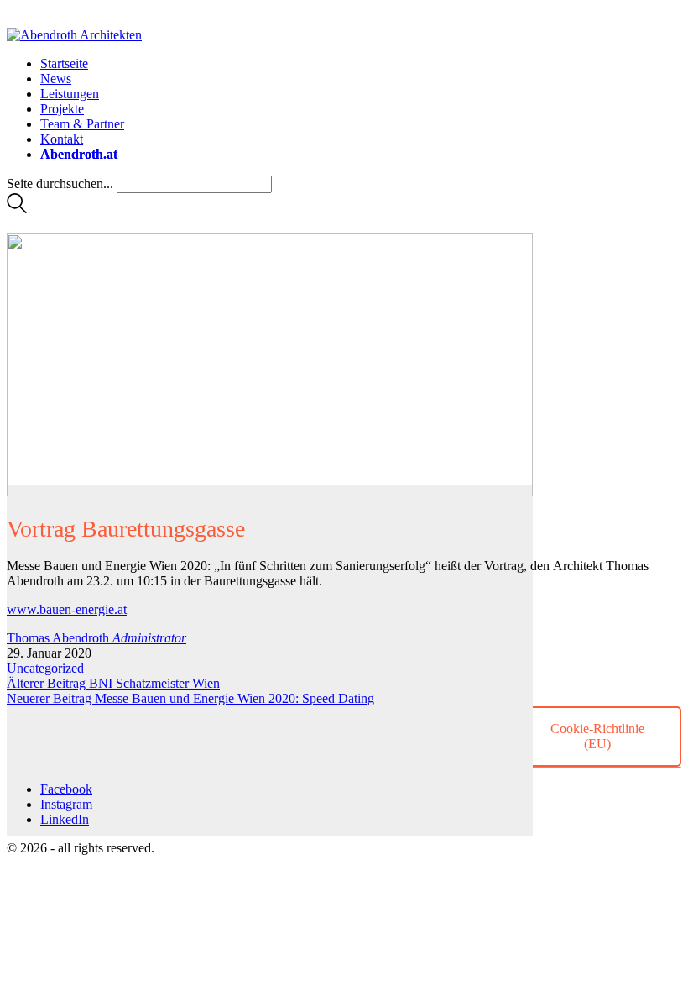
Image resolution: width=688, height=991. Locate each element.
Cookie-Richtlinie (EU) (597, 736)
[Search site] (17, 209)
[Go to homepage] (74, 35)
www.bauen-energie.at (67, 609)
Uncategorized (45, 668)
